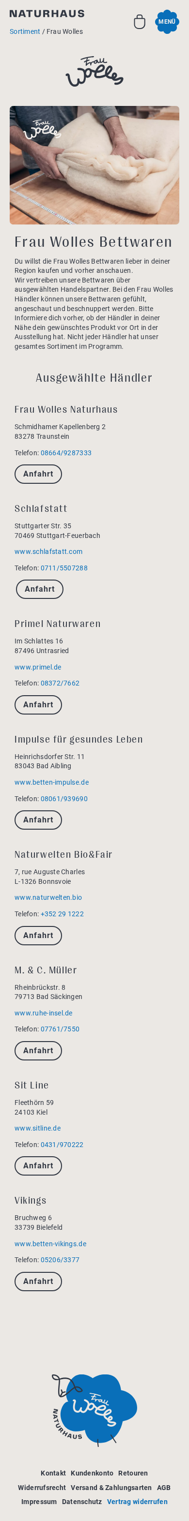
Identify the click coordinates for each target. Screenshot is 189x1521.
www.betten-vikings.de (50, 1244)
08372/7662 (60, 683)
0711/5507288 (64, 568)
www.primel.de (38, 667)
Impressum (39, 1502)
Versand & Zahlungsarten (111, 1487)
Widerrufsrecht (42, 1487)
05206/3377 (60, 1260)
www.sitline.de (38, 1128)
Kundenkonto (92, 1473)
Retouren (133, 1473)
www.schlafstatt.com (48, 551)
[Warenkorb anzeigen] (139, 21)
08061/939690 (64, 799)
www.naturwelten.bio (48, 897)
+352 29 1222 (62, 914)
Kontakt (53, 1473)
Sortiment (25, 31)
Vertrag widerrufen (137, 1502)
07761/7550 (60, 1029)
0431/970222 (62, 1144)
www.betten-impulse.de (52, 782)
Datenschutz (82, 1502)
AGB (164, 1487)
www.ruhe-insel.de (44, 1013)
